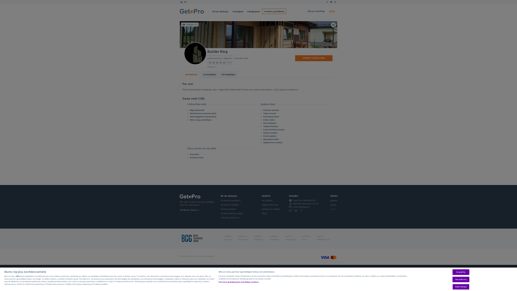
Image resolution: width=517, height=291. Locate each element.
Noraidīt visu (461, 279)
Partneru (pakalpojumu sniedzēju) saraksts (239, 282)
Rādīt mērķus (461, 286)
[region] (258, 279)
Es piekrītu (460, 272)
